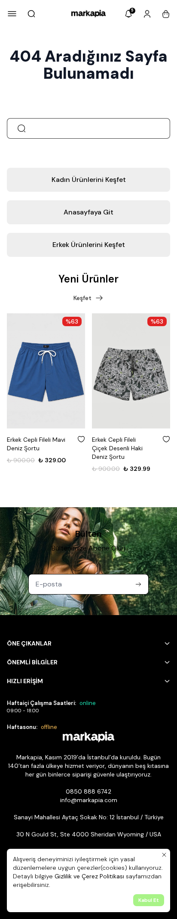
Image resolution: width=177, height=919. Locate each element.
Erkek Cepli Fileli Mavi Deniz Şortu (36, 444)
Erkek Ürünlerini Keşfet (88, 244)
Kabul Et (148, 900)
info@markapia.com (88, 800)
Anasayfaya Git (88, 212)
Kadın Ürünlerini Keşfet (89, 179)
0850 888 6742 (88, 791)
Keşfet (82, 298)
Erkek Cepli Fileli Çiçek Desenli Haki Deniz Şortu (117, 448)
